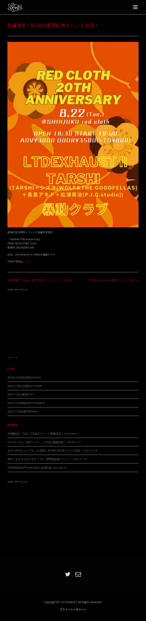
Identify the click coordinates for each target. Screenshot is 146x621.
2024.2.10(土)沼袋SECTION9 (24, 386)
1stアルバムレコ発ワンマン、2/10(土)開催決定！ (36, 442)
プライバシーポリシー (73, 609)
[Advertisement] (73, 321)
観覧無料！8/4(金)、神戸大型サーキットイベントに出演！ (41, 280)
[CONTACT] (78, 574)
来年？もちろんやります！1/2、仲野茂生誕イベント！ (40, 459)
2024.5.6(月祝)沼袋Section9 (24, 377)
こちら (26, 261)
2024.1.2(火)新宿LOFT (20, 394)
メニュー (135, 7)
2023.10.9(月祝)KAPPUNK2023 (26, 403)
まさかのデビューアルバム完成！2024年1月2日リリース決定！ (45, 450)
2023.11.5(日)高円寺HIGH (22, 411)
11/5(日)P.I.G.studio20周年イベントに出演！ (112, 280)
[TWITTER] (67, 574)
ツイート (12, 357)
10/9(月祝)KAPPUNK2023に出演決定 (29, 467)
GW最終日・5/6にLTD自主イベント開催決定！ (35, 433)
